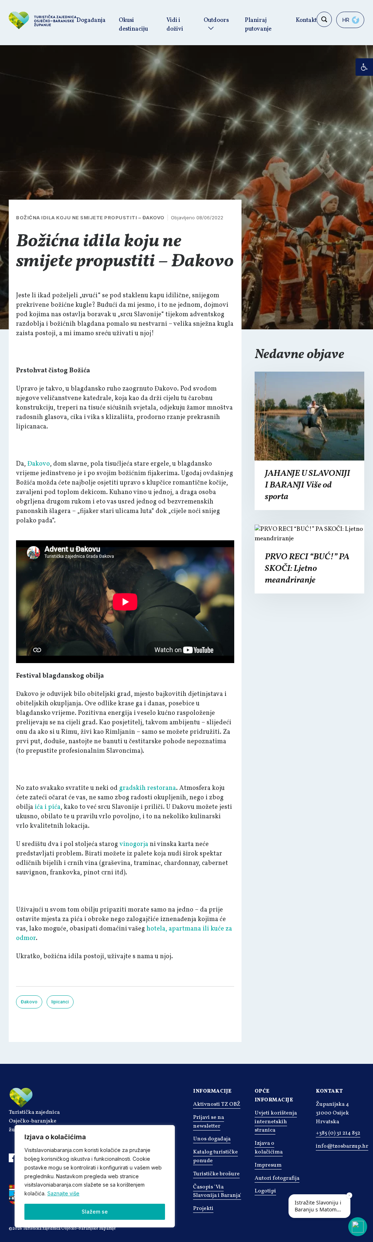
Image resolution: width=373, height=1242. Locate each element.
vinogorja (133, 844)
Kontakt (306, 20)
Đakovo (38, 464)
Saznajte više (63, 1193)
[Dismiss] (349, 1195)
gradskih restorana (147, 788)
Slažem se (95, 1211)
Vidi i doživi (174, 24)
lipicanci (60, 1001)
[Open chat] (357, 1226)
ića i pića (47, 807)
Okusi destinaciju (133, 24)
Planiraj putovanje (258, 24)
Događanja (91, 20)
